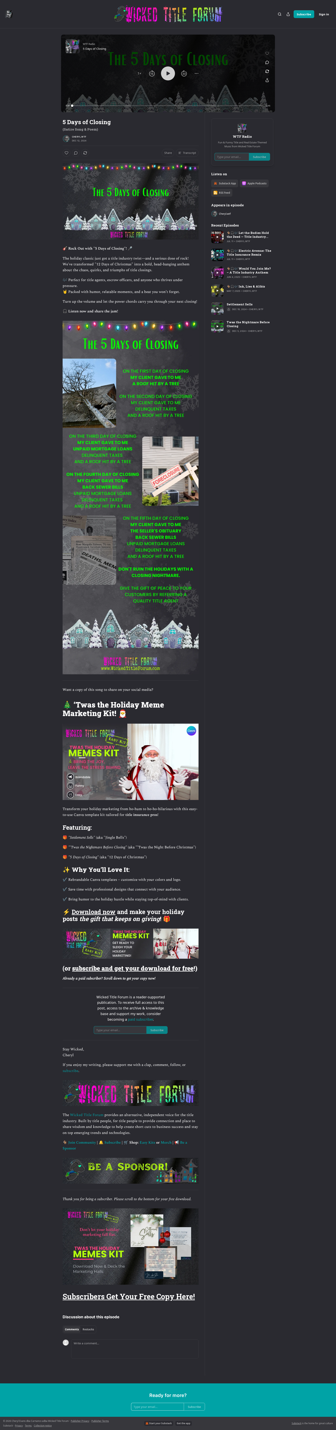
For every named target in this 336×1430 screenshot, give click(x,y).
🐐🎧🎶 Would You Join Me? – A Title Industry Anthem (249, 270)
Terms (28, 1425)
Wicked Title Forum (87, 1115)
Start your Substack (160, 1423)
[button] (139, 73)
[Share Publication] (288, 14)
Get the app (183, 1423)
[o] (217, 237)
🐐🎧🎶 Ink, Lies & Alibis (246, 286)
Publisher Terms (100, 1421)
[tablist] (79, 1329)
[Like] (66, 153)
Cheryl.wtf (79, 136)
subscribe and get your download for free (132, 968)
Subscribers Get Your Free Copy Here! (129, 1296)
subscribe (70, 1071)
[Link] (57, 709)
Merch (166, 1142)
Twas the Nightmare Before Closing (248, 324)
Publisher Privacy (80, 1421)
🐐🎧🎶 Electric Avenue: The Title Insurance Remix (249, 252)
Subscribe (304, 14)
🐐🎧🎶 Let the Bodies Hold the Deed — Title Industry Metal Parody (248, 235)
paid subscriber (140, 1019)
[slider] (167, 106)
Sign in (324, 14)
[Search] (280, 14)
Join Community (82, 1142)
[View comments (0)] (267, 62)
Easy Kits (147, 1142)
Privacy (19, 1425)
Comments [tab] (72, 1329)
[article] (242, 237)
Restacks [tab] (88, 1329)
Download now (94, 912)
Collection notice (43, 1425)
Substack (296, 1423)
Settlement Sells (240, 304)
